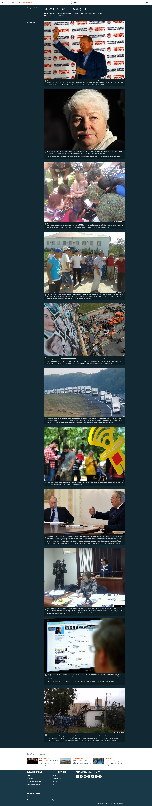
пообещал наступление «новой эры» (74, 84)
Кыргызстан (30, 800)
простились (64, 151)
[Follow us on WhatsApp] (92, 776)
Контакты (30, 778)
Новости (54, 775)
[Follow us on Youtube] (77, 776)
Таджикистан (56, 797)
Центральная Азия (44, 758)
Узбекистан (80, 797)
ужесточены (62, 482)
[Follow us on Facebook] (85, 776)
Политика (54, 781)
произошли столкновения (68, 358)
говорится (91, 541)
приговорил (77, 610)
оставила (63, 608)
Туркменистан (56, 800)
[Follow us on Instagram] (81, 776)
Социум (54, 784)
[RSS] (99, 776)
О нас (28, 775)
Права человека (56, 787)
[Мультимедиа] (147, 3)
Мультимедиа (27, 2)
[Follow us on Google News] (96, 776)
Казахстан (108, 758)
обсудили (119, 536)
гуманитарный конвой (60, 418)
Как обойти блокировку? (34, 781)
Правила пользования (33, 784)
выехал (105, 418)
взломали (61, 674)
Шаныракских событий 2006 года (79, 225)
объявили (60, 80)
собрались (110, 294)
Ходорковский (53, 156)
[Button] (31, 22)
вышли (81, 224)
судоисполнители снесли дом (67, 735)
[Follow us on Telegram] (88, 776)
